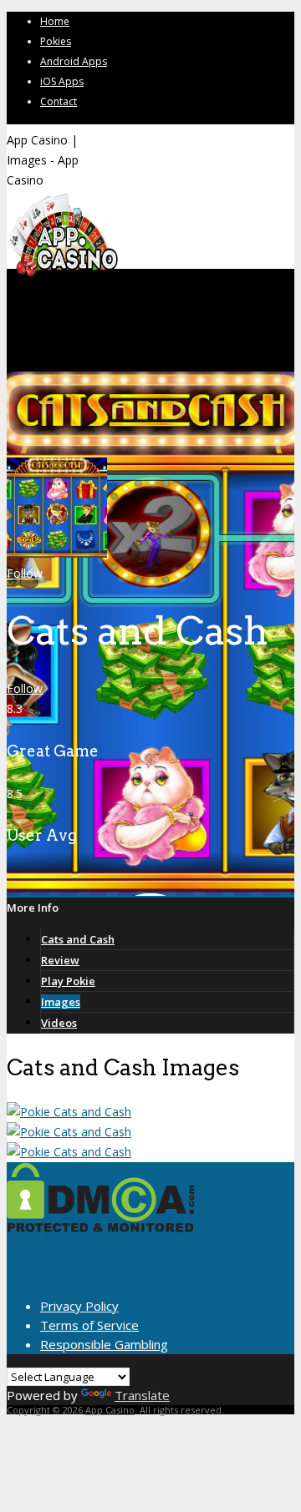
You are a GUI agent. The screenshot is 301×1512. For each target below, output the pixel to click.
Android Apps (73, 61)
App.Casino (110, 1409)
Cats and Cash (78, 939)
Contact (58, 101)
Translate (142, 1395)
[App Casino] (62, 275)
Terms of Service (89, 1325)
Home (54, 21)
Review (60, 960)
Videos (59, 1022)
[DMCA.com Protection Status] (101, 1227)
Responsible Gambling (104, 1344)
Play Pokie (68, 981)
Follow (25, 573)
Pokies (55, 41)
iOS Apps (62, 81)
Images (60, 1001)
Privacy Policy (79, 1305)
